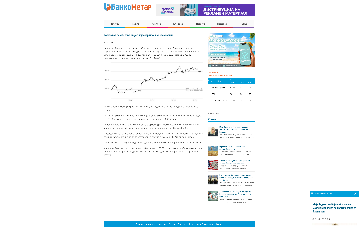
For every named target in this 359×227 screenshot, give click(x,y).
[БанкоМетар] (127, 7)
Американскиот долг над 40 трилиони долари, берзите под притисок (234, 161)
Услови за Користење (156, 224)
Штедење (178, 24)
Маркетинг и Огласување (201, 224)
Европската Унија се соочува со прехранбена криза (232, 147)
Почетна (114, 24)
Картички (157, 24)
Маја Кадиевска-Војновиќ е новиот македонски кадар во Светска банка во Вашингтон (235, 129)
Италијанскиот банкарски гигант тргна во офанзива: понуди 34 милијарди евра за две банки (236, 177)
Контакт (220, 224)
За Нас (243, 24)
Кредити (135, 24)
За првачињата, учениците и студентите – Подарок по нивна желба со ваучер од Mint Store (236, 194)
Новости (200, 24)
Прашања (222, 24)
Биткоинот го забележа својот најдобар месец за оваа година (138, 35)
